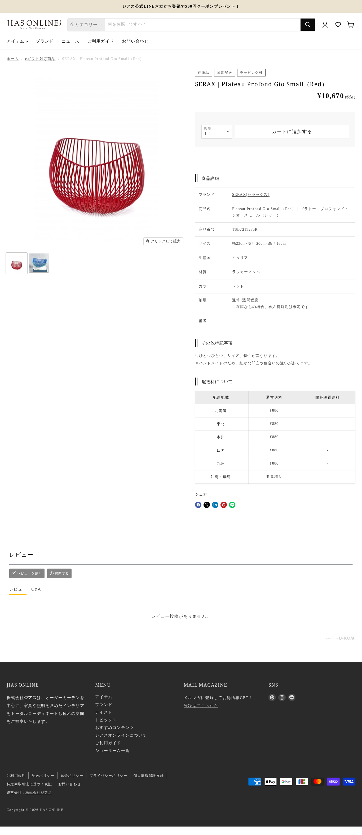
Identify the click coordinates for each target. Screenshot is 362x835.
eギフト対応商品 (40, 59)
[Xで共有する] (207, 505)
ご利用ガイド (100, 41)
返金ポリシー (72, 776)
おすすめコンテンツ (114, 727)
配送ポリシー (43, 776)
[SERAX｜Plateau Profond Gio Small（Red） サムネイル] (16, 263)
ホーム (13, 59)
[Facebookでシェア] (198, 505)
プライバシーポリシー (108, 776)
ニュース (70, 41)
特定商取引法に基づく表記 (29, 784)
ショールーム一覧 (112, 750)
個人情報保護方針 (149, 776)
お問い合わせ (135, 41)
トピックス (106, 720)
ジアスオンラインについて (121, 735)
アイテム (16, 41)
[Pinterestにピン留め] (223, 505)
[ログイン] (325, 24)
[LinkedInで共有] (215, 505)
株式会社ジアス (38, 793)
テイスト (103, 712)
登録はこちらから (201, 706)
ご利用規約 (16, 776)
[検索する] (308, 25)
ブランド (45, 41)
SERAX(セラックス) (251, 195)
